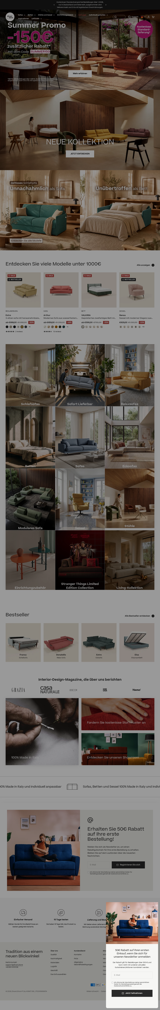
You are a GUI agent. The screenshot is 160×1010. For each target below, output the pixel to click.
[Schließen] (153, 907)
